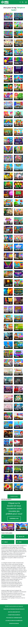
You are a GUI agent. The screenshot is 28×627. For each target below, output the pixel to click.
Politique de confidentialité (14, 617)
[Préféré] (20, 2)
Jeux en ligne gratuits (14, 612)
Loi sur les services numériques (14, 620)
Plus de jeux (14, 496)
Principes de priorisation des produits (14, 609)
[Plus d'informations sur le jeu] (10, 19)
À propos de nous (14, 623)
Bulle (6, 542)
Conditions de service (14, 615)
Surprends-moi (14, 518)
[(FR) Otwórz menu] (26, 2)
